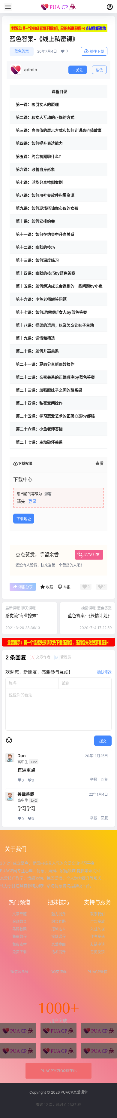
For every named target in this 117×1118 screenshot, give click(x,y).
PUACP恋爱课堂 (74, 1092)
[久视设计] (18, 1050)
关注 (79, 70)
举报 (93, 779)
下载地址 (23, 519)
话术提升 (58, 952)
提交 (102, 741)
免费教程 (19, 936)
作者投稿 (97, 936)
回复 (104, 779)
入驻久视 (97, 929)
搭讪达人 (58, 929)
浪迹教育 (19, 921)
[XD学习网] (58, 1050)
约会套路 (58, 921)
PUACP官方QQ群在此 (58, 1070)
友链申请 (97, 944)
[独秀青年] (99, 1030)
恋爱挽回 (58, 944)
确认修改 (104, 672)
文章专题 (19, 914)
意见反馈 (97, 952)
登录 (32, 501)
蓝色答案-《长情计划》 (90, 615)
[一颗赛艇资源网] (99, 1050)
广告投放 (97, 921)
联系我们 (97, 914)
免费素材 (19, 944)
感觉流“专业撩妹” (21, 615)
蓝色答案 (21, 51)
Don (21, 756)
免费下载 (19, 952)
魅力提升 (58, 914)
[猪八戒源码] (18, 1030)
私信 (99, 70)
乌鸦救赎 (19, 929)
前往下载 (97, 51)
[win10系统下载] (58, 1030)
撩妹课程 (58, 936)
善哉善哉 (25, 794)
